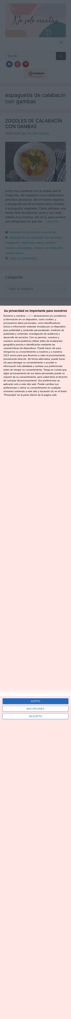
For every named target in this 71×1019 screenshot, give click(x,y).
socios (29, 316)
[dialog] (35, 662)
